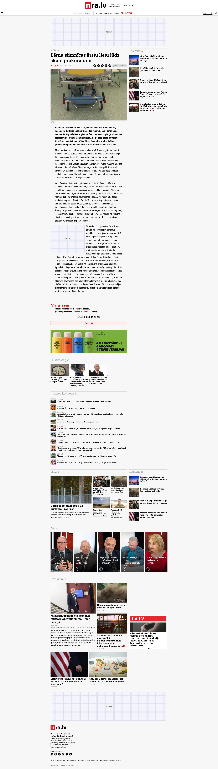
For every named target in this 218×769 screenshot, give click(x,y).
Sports (116, 13)
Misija (64, 761)
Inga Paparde (55, 65)
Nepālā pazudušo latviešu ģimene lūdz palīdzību (152, 69)
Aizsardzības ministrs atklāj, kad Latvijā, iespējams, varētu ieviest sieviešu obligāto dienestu (90, 415)
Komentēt (89, 323)
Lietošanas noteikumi (84, 761)
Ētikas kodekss (104, 761)
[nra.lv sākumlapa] (96, 5)
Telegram (76, 312)
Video (54, 528)
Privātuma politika (72, 761)
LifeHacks (108, 13)
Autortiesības (95, 761)
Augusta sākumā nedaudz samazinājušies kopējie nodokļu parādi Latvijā (88, 442)
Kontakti (118, 761)
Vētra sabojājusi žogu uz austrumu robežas (67, 507)
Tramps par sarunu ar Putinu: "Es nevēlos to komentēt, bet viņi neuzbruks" (153, 94)
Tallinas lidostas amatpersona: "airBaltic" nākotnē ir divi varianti (107, 680)
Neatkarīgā (78, 13)
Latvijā (56, 50)
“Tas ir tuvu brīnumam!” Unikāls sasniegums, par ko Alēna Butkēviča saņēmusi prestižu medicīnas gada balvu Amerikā (91, 449)
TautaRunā (98, 13)
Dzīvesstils (88, 13)
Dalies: (80, 317)
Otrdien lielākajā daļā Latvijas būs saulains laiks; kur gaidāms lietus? (87, 463)
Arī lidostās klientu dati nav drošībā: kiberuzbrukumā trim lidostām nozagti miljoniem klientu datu (153, 107)
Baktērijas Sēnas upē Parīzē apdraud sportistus (77, 422)
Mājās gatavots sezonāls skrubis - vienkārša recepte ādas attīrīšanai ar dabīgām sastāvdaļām (92, 435)
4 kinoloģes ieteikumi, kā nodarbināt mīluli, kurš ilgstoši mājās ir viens (88, 429)
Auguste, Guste (114, 6)
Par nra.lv (53, 761)
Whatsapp (87, 312)
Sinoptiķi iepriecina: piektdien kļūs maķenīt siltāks (100, 513)
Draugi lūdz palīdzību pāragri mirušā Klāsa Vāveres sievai (153, 81)
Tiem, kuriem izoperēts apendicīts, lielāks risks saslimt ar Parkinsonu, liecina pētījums (79, 382)
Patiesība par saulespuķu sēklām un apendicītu (59, 380)
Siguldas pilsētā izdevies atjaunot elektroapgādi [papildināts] (84, 401)
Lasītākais (136, 51)
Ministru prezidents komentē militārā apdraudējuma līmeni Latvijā (71, 619)
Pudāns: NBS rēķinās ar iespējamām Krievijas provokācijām (117, 514)
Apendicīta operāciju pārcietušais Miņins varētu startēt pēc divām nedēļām (98, 381)
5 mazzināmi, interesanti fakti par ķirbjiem (76, 408)
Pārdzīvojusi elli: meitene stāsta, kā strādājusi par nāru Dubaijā (153, 58)
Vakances (112, 761)
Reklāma (59, 761)
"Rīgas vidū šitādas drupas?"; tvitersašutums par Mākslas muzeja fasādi (88, 456)
